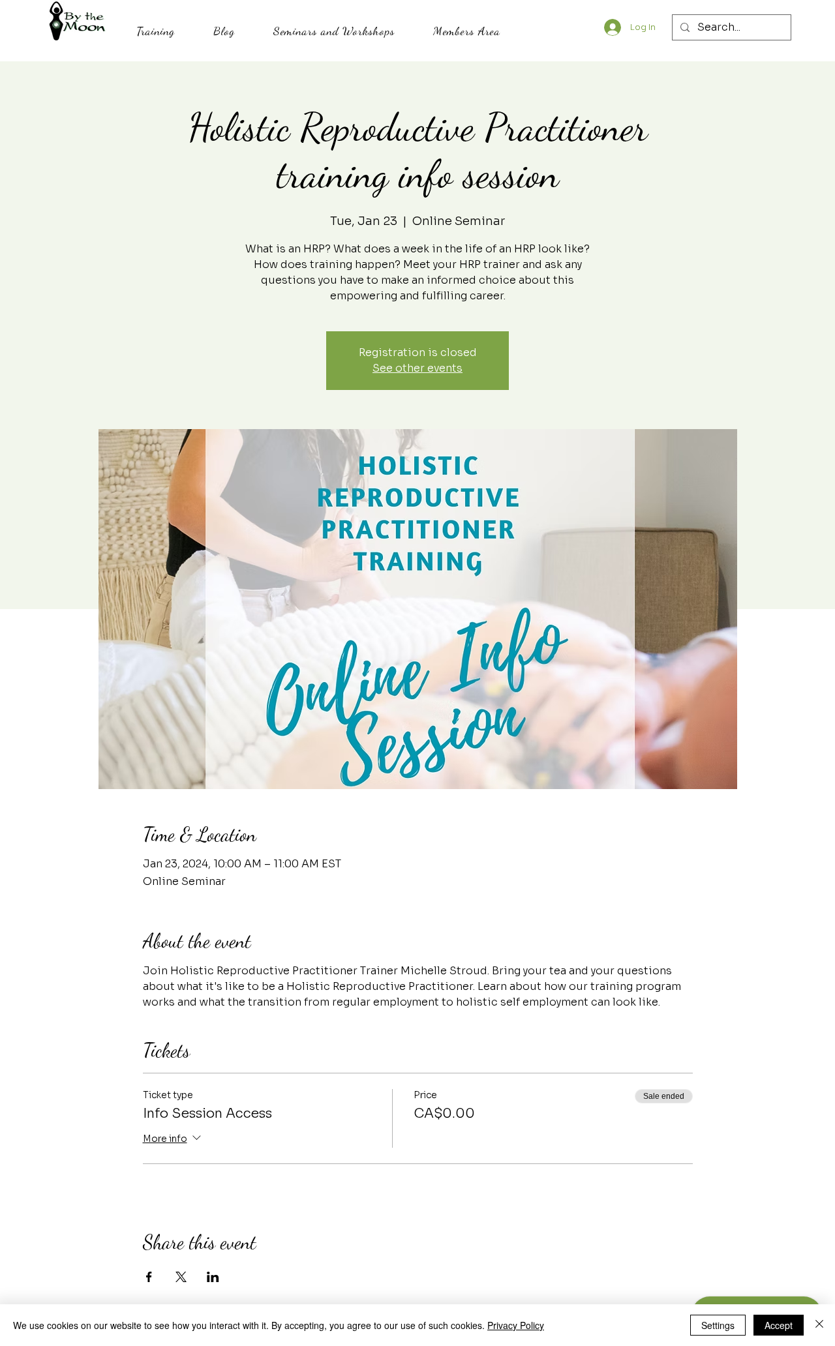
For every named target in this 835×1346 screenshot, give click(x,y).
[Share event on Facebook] (149, 1277)
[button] (155, 30)
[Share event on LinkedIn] (213, 1277)
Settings (718, 1325)
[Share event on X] (181, 1277)
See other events (417, 368)
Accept (779, 1325)
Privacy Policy (515, 1325)
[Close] (819, 1325)
